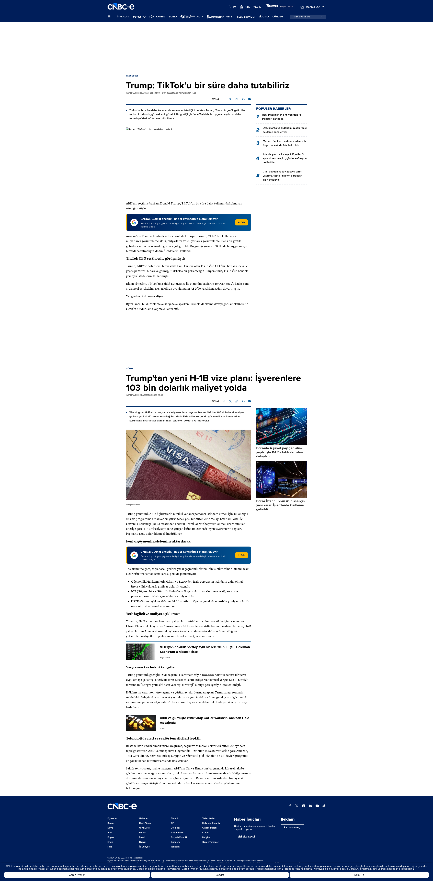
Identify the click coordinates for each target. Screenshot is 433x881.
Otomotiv (175, 827)
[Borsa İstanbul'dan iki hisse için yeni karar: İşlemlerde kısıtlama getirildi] (281, 479)
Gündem (277, 16)
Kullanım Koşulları (211, 823)
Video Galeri (208, 818)
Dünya (130, 368)
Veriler (142, 832)
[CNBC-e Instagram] (303, 806)
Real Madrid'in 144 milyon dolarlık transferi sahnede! (282, 117)
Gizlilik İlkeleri (209, 827)
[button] (223, 99)
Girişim (142, 842)
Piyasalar (122, 16)
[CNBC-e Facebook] (290, 806)
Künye (205, 832)
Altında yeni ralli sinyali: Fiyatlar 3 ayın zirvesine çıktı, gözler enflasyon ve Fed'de (285, 158)
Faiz (109, 846)
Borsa (173, 16)
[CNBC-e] (120, 6)
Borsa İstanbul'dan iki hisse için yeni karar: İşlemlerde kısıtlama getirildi (280, 505)
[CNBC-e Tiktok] (324, 806)
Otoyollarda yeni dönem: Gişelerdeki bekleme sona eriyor (285, 130)
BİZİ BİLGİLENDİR (247, 836)
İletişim (206, 837)
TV (172, 823)
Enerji (142, 837)
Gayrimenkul (177, 832)
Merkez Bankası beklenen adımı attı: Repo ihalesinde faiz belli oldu (284, 143)
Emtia (110, 842)
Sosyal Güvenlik (179, 837)
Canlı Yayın (145, 823)
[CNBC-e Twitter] (297, 806)
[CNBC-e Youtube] (317, 806)
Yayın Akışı (144, 827)
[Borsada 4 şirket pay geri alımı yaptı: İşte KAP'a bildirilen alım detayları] (281, 426)
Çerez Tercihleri (210, 842)
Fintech (174, 818)
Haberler (143, 818)
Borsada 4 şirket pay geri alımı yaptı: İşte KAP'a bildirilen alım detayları (279, 452)
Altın (109, 832)
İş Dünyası (144, 846)
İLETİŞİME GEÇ (292, 827)
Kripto (110, 837)
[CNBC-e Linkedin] (310, 806)
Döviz (110, 827)
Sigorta (264, 16)
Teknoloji (132, 76)
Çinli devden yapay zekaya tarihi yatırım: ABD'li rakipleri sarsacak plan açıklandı (282, 175)
